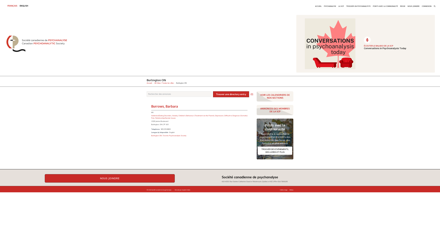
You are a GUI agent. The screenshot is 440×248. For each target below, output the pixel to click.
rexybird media (186, 190)
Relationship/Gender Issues (165, 118)
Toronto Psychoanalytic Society (174, 136)
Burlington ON (156, 136)
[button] (435, 6)
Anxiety (175, 116)
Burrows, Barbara (164, 106)
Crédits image (283, 190)
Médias (291, 190)
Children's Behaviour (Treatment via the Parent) (196, 116)
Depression (219, 116)
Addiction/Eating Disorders (161, 116)
